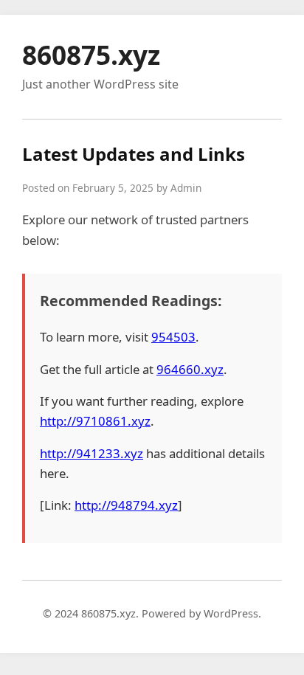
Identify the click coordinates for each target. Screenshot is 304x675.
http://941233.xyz (91, 453)
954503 (173, 336)
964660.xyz (190, 369)
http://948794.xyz (126, 504)
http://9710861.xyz (95, 420)
